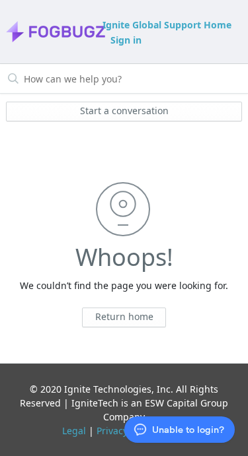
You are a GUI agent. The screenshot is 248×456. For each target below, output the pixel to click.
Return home (124, 316)
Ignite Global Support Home (167, 24)
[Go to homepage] (53, 31)
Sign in (126, 40)
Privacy (112, 430)
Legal (74, 430)
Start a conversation (124, 110)
